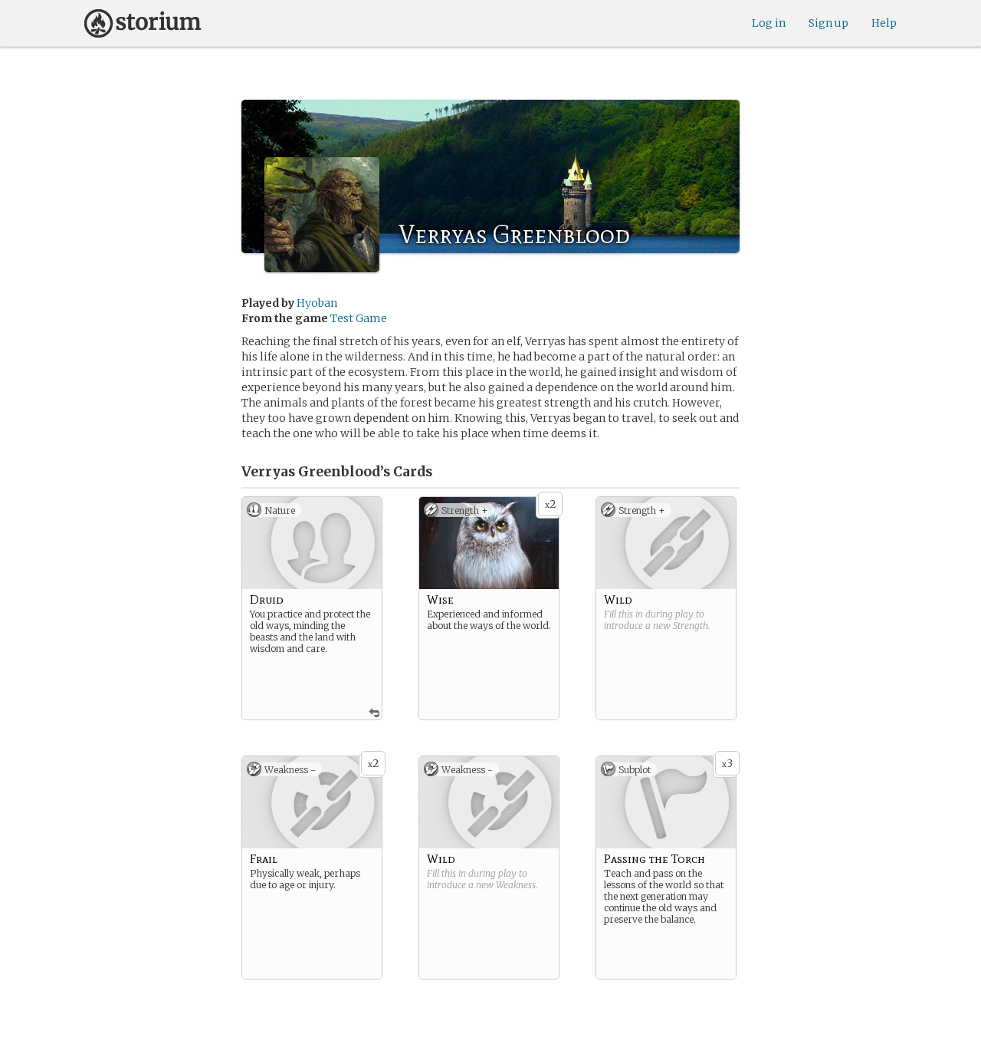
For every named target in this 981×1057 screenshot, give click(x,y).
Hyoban (317, 303)
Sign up (828, 23)
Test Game (358, 318)
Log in (769, 23)
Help (884, 23)
